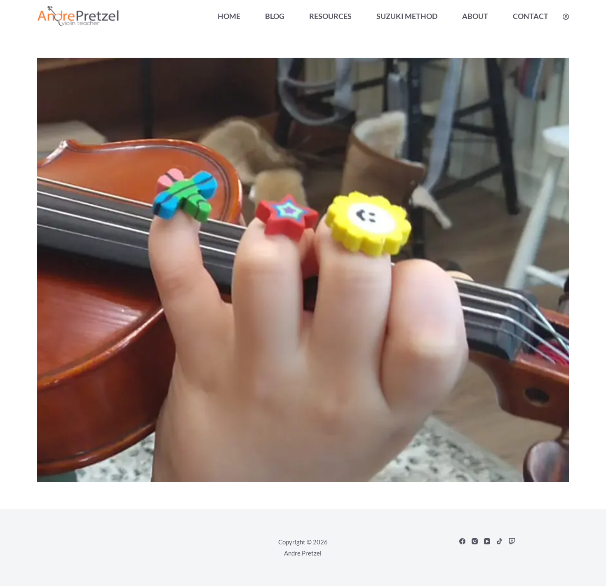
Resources (330, 16)
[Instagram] (475, 541)
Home (229, 16)
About (475, 16)
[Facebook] (462, 541)
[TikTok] (499, 541)
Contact (530, 16)
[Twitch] (512, 541)
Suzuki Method (406, 16)
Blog (274, 16)
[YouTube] (487, 541)
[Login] (566, 17)
